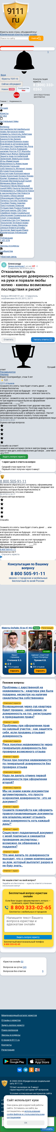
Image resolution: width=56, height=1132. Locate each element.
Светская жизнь (8, 210)
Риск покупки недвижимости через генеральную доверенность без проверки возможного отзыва (27, 748)
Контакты (6, 1045)
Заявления (6, 158)
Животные (6, 154)
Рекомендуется (8, 372)
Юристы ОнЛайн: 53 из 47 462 (17, 628)
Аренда (4, 136)
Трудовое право (20, 222)
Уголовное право (9, 225)
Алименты (5, 134)
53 (22, 961)
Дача (30, 146)
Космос (23, 176)
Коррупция (13, 176)
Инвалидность (8, 163)
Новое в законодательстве (17, 191)
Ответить (8, 339)
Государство (7, 146)
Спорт (3, 218)
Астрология (14, 136)
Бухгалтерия (6, 141)
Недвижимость (8, 190)
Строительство (8, 220)
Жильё (15, 154)
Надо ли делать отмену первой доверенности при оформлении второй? (24, 779)
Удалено (4, 374)
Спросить (14, 671)
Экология (5, 230)
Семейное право (8, 213)
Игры (3, 161)
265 (24, 967)
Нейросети (22, 190)
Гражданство (21, 146)
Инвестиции (22, 163)
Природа (19, 205)
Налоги (17, 188)
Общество (19, 198)
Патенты (4, 200)
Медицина (5, 183)
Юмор (25, 230)
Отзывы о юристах (11, 1020)
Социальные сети (22, 215)
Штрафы (20, 227)
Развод (18, 208)
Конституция (7, 173)
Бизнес (17, 139)
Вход (3, 75)
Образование (7, 198)
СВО (19, 210)
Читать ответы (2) (43, 339)
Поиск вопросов (9, 1030)
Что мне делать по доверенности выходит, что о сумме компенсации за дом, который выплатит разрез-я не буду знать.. (27, 860)
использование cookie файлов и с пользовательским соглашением (25, 1114)
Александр (14, 263)
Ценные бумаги (8, 227)
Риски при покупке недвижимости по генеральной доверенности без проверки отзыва (26, 763)
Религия (26, 208)
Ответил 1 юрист (10, 722)
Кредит (4, 178)
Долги (12, 149)
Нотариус (5, 195)
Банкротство (7, 139)
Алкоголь (16, 134)
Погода (13, 200)
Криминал (13, 178)
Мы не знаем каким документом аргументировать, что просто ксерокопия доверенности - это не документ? (26, 796)
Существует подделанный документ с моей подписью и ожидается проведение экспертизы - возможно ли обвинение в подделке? (27, 839)
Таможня (25, 220)
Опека (28, 198)
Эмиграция (16, 230)
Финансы (23, 225)
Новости (25, 193)
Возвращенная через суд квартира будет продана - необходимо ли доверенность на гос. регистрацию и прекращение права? (26, 712)
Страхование (13, 218)
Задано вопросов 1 (16, 266)
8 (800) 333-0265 (43, 87)
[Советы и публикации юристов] (15, 15)
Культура (23, 178)
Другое (13, 151)
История (4, 171)
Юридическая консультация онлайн (18, 34)
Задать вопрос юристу (14, 456)
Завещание (24, 154)
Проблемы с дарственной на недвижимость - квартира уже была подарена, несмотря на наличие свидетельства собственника (27, 693)
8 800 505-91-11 (13, 481)
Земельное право (20, 158)
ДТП (19, 151)
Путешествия (7, 208)
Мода (14, 186)
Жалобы (26, 151)
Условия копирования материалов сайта (31, 1093)
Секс (24, 210)
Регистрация (47, 628)
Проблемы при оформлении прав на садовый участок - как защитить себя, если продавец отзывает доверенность (27, 731)
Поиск (36, 628)
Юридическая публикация (13, 232)
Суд (18, 220)
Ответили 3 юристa (12, 703)
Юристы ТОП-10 (10, 79)
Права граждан (17, 203)
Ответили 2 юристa (12, 772)
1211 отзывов (7, 382)
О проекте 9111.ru (10, 1040)
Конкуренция (16, 171)
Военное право (21, 141)
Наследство (27, 188)
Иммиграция (12, 161)
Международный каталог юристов (19, 1015)
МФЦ (10, 188)
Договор (4, 149)
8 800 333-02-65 (30, 907)
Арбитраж (26, 134)
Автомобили (6, 129)
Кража (30, 176)
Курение (4, 181)
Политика (22, 200)
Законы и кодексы (10, 1035)
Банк (23, 136)
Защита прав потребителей (14, 156)
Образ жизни (17, 195)
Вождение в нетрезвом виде (14, 144)
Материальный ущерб (20, 181)
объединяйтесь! (29, 32)
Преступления (7, 205)
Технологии (6, 222)
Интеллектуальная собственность (9, 167)
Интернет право (24, 168)
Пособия (4, 203)
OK (25, 1123)
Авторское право (15, 131)
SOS (16, 95)
